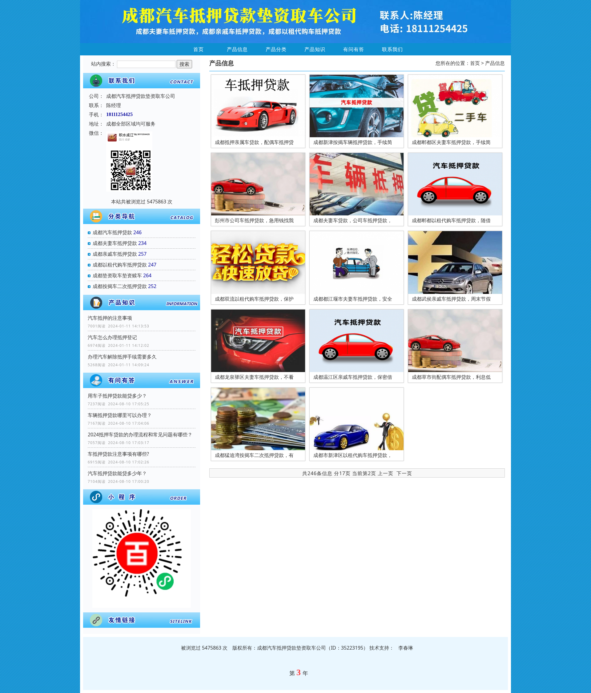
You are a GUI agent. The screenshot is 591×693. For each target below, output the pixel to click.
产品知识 (314, 49)
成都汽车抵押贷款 (112, 232)
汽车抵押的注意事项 (110, 317)
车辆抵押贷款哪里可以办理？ (120, 415)
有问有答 (353, 49)
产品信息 (237, 49)
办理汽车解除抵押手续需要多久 (122, 356)
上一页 (385, 473)
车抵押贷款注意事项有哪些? (118, 454)
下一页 (404, 473)
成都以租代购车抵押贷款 (120, 264)
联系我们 (392, 49)
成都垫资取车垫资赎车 (117, 275)
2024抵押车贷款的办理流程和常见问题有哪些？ (140, 434)
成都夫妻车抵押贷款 (115, 243)
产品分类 (276, 49)
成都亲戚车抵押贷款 (115, 253)
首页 (198, 49)
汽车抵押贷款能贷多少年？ (117, 473)
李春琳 (405, 647)
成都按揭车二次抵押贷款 (120, 286)
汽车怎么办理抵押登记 (112, 337)
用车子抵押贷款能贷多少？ (117, 395)
